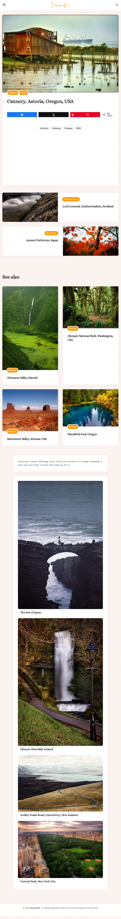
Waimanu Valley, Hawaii (22, 377)
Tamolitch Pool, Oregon (82, 434)
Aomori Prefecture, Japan (42, 240)
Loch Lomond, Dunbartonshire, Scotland (88, 206)
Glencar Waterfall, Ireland (36, 749)
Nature (13, 92)
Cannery (56, 128)
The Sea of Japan (30, 612)
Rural (23, 92)
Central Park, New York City (38, 881)
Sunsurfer (35, 908)
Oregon (68, 128)
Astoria (44, 128)
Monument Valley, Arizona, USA (27, 439)
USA (78, 128)
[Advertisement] (60, 159)
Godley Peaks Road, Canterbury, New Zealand (49, 815)
